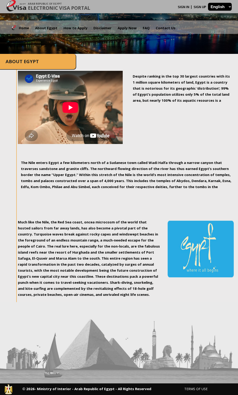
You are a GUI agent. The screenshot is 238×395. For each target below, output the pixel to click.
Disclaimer (102, 28)
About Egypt (46, 28)
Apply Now (127, 28)
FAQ (146, 28)
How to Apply (75, 28)
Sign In (184, 7)
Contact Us (165, 28)
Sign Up (200, 7)
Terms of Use (196, 389)
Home (24, 28)
